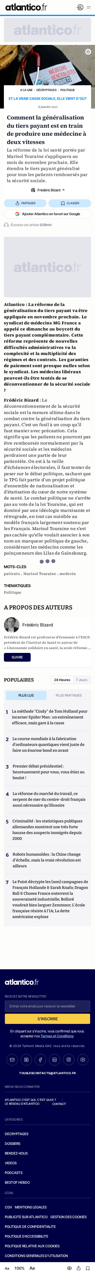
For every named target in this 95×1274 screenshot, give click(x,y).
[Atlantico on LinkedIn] (54, 1059)
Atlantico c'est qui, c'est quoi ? (30, 1100)
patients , (13, 573)
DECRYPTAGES (16, 1134)
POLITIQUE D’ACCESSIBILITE (26, 1236)
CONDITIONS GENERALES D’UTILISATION (36, 1256)
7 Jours (81, 680)
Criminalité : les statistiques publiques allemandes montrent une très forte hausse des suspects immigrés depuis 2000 (47, 830)
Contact (59, 1104)
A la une (26, 90)
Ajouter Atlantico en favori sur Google (51, 214)
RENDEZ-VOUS (16, 1153)
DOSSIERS (12, 1143)
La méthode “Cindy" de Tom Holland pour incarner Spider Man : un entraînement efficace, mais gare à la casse (49, 717)
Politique (67, 90)
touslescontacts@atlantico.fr (47, 1073)
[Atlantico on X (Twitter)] (26, 1059)
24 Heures (62, 680)
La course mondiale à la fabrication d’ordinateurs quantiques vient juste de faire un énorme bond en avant (48, 744)
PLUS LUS (26, 695)
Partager (28, 203)
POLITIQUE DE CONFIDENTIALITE (30, 1226)
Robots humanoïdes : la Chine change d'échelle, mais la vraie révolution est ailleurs (47, 860)
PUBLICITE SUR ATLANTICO (26, 1217)
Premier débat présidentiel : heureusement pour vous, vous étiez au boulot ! (49, 772)
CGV (8, 1207)
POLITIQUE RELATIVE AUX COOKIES (32, 1246)
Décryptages (47, 90)
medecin (67, 573)
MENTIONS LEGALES (31, 1207)
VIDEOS (11, 1163)
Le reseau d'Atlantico (22, 1103)
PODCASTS (13, 1173)
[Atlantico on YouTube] (82, 1059)
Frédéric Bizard (49, 190)
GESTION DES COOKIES (68, 1217)
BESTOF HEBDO (17, 1182)
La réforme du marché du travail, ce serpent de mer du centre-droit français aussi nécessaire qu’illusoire (49, 799)
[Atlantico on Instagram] (68, 1059)
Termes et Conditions (57, 1036)
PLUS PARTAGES (69, 695)
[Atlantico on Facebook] (40, 1059)
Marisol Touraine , (41, 573)
